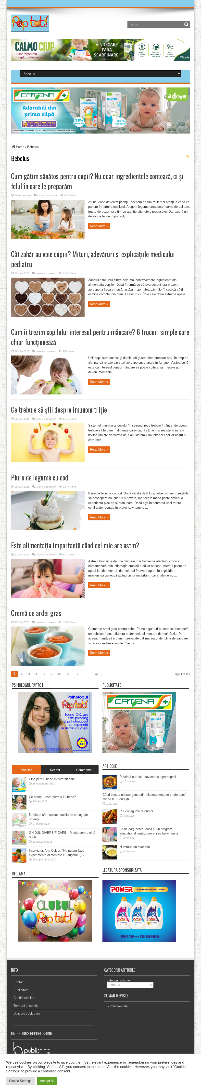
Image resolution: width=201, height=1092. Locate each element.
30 (77, 674)
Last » (97, 674)
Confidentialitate (24, 998)
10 (59, 674)
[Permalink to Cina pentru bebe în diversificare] (19, 790)
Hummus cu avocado (135, 847)
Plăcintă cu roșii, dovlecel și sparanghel (148, 777)
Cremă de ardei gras (36, 613)
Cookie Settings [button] (20, 1081)
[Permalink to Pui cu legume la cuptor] (109, 822)
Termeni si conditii (26, 1005)
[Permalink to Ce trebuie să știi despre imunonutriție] (48, 461)
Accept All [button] (47, 1081)
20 (68, 674)
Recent (55, 770)
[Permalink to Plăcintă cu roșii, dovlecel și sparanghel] (109, 788)
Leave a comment (47, 195)
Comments (84, 770)
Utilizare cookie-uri (26, 1013)
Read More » (99, 226)
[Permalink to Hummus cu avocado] (109, 858)
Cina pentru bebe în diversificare (52, 779)
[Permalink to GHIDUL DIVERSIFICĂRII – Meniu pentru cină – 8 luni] (19, 844)
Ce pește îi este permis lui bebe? (52, 797)
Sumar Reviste (117, 1006)
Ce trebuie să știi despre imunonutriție (59, 410)
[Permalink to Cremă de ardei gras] (48, 664)
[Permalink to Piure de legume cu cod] (48, 529)
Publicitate (20, 990)
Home (20, 147)
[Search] (186, 24)
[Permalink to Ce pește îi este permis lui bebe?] (19, 808)
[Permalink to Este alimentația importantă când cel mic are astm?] (48, 597)
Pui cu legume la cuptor (136, 811)
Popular (26, 770)
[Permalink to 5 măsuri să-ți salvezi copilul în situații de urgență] (19, 826)
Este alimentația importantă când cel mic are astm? (75, 545)
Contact (19, 982)
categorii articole (118, 980)
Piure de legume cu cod (39, 477)
